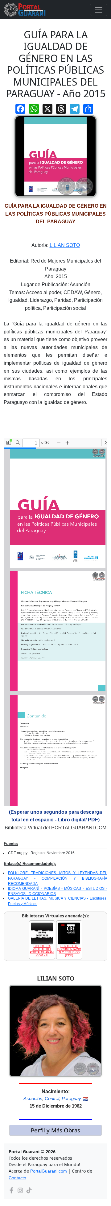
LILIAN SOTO (65, 245)
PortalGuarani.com (48, 1171)
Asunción (32, 1098)
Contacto (17, 1177)
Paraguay (71, 1098)
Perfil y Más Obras (55, 1130)
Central (52, 1098)
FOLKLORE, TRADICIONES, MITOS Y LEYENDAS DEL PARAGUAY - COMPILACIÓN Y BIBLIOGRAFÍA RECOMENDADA (57, 878)
